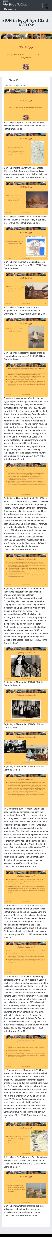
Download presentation (14, 85)
